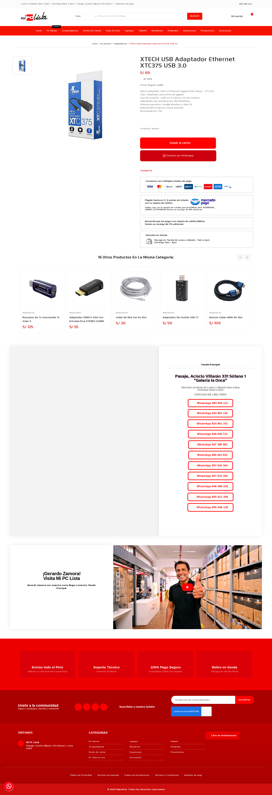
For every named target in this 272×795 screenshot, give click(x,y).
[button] (244, 4)
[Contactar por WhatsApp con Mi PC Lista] (8, 786)
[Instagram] (86, 707)
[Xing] (103, 707)
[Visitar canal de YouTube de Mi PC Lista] (67, 598)
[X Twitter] (161, 170)
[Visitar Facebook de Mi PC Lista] (55, 598)
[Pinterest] (166, 170)
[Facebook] (156, 170)
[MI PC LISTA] (34, 16)
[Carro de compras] (250, 16)
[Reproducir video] (187, 587)
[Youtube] (95, 707)
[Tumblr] (171, 170)
